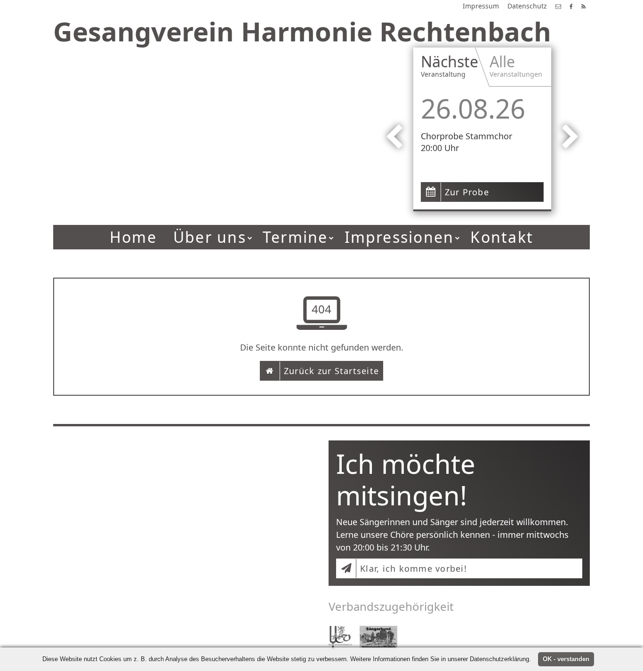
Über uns (209, 237)
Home (133, 237)
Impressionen (399, 237)
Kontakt (501, 237)
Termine (295, 237)
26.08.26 (473, 108)
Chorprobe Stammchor (466, 136)
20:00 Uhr (440, 147)
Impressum (481, 5)
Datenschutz (527, 5)
